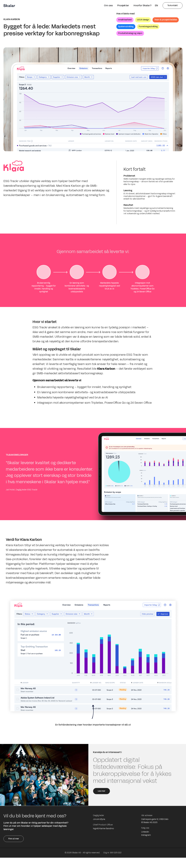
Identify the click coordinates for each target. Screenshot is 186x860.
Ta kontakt (172, 5)
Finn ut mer (13, 838)
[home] (9, 5)
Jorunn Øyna (99, 819)
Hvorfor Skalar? (142, 5)
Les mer (101, 791)
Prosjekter (123, 5)
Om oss (108, 5)
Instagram (146, 835)
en (156, 5)
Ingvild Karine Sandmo (103, 828)
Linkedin (145, 832)
